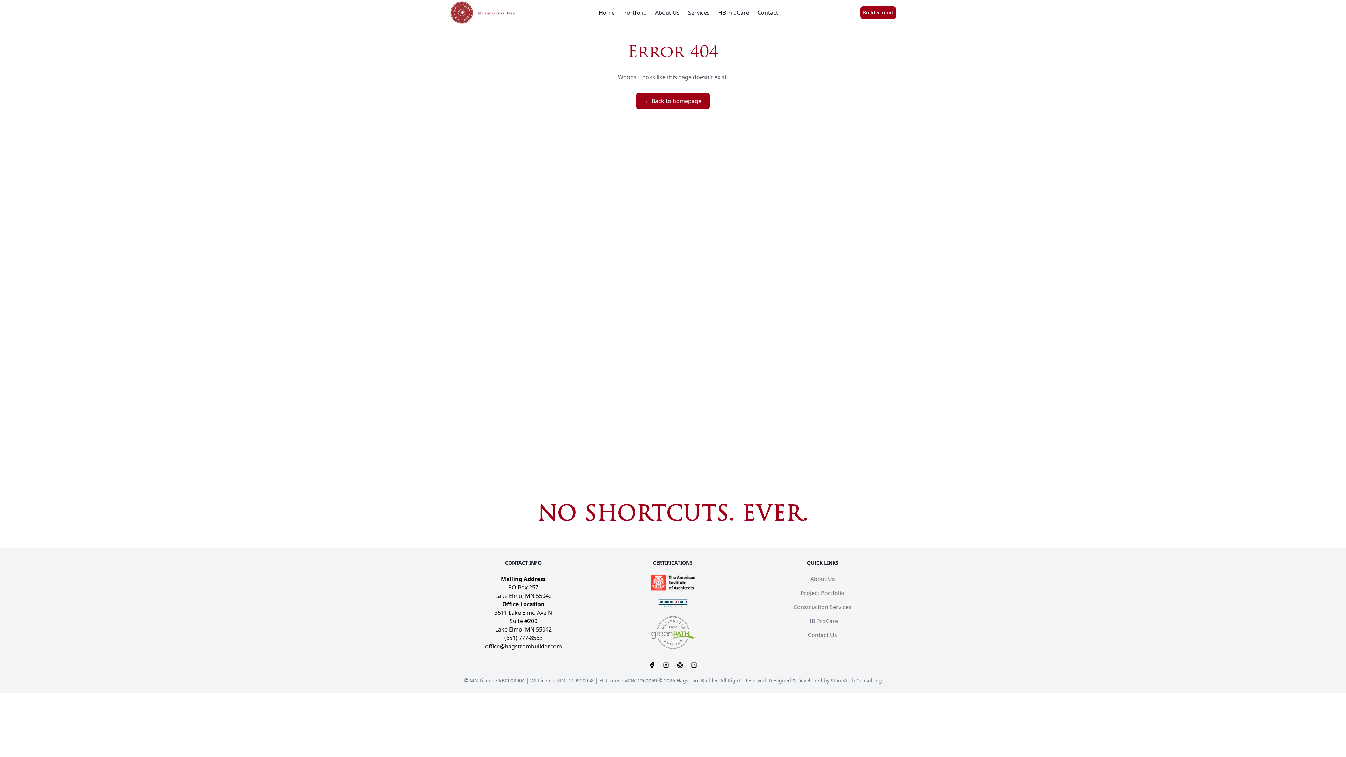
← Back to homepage (673, 101)
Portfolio (635, 12)
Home (607, 12)
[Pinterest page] (680, 665)
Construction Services (822, 607)
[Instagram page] (665, 665)
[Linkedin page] (694, 665)
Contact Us (822, 635)
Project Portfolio (822, 593)
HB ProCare (733, 12)
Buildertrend (878, 12)
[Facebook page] (651, 665)
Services (699, 12)
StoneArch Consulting (856, 680)
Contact (767, 12)
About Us (667, 12)
